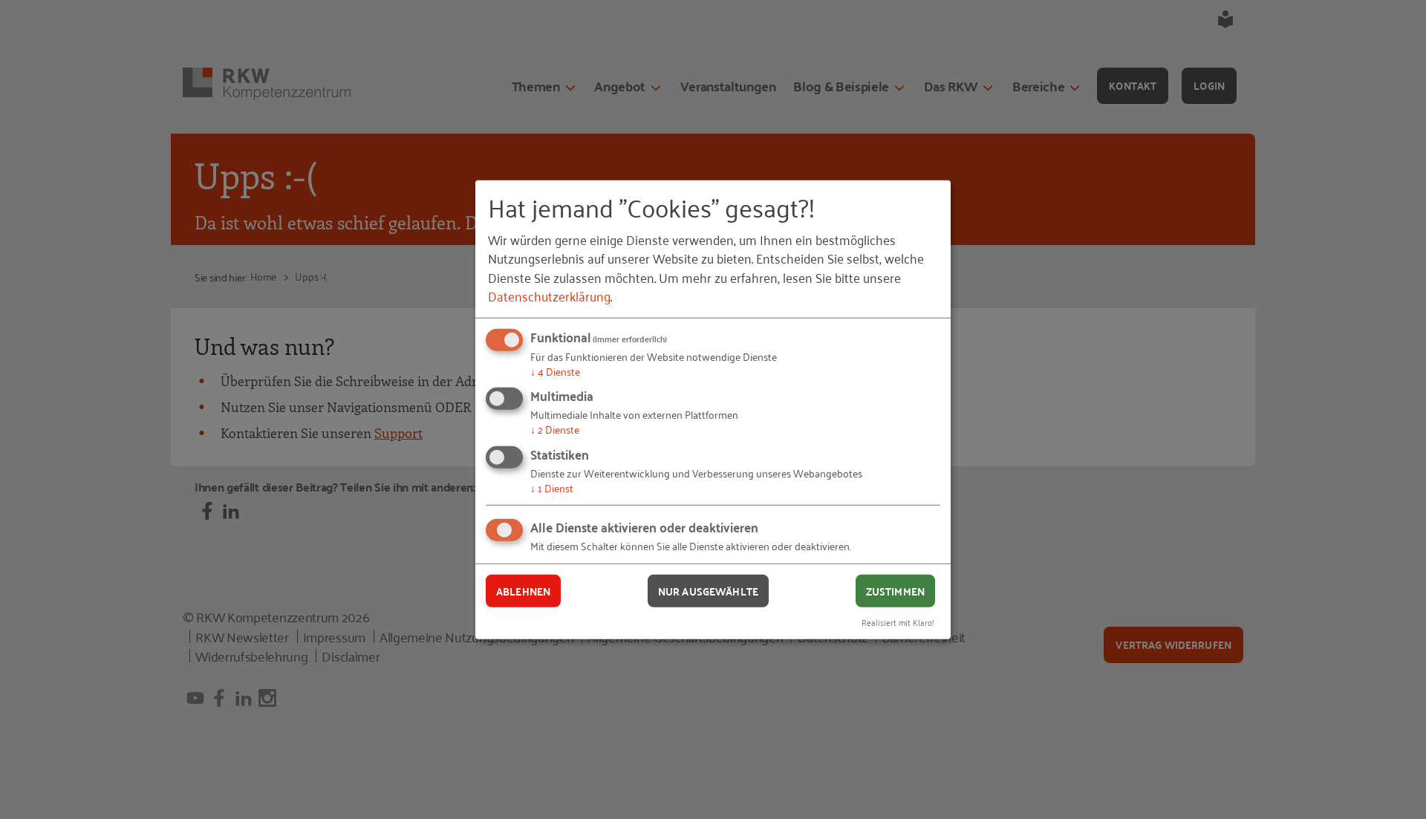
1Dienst (551, 487)
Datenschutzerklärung (549, 295)
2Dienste (554, 429)
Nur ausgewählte (708, 590)
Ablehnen (523, 590)
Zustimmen (895, 590)
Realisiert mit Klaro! (898, 622)
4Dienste (555, 371)
